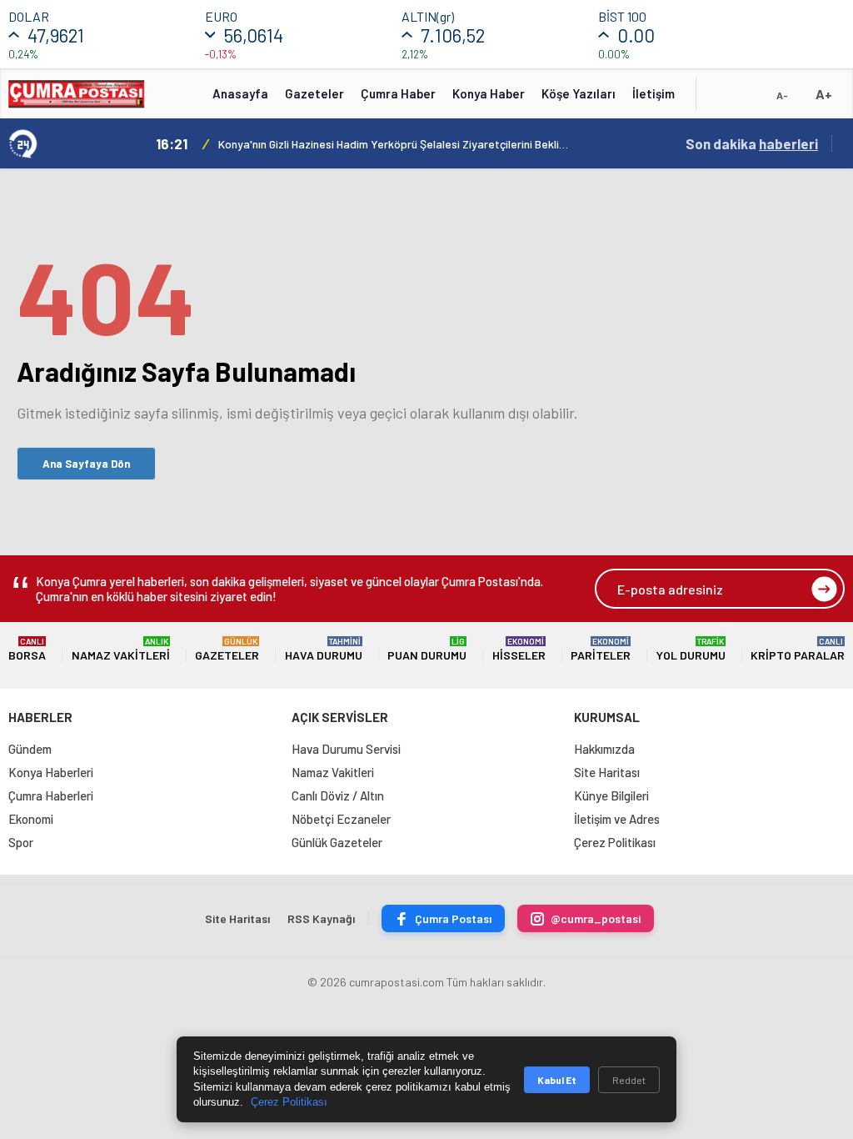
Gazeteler (314, 93)
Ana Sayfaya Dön (86, 463)
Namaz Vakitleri (121, 649)
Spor (20, 842)
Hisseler (519, 649)
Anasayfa (240, 93)
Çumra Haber (398, 93)
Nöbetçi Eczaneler (341, 818)
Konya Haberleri (50, 772)
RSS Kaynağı (321, 918)
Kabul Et (556, 1080)
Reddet (629, 1080)
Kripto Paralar (798, 649)
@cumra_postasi (596, 918)
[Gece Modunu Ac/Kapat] (749, 99)
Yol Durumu (691, 649)
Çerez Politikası (615, 842)
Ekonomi (30, 818)
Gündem (30, 748)
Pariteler (601, 649)
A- (782, 95)
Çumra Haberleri (50, 795)
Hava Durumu (323, 649)
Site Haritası (607, 772)
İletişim (653, 93)
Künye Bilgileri (611, 795)
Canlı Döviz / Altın (338, 795)
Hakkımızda (604, 748)
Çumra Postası (453, 918)
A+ (824, 94)
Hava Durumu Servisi (346, 748)
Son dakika (752, 143)
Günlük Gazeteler (337, 842)
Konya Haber (488, 93)
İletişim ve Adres (617, 818)
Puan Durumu (426, 649)
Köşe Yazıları (578, 93)
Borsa (27, 649)
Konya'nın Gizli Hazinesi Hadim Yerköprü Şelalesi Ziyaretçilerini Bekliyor (393, 144)
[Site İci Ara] (721, 99)
